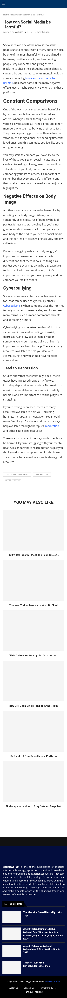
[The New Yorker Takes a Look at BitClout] (33, 580)
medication (52, 426)
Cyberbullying (11, 305)
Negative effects (13, 480)
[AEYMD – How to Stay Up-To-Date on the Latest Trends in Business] (33, 630)
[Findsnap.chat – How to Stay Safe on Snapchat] (33, 781)
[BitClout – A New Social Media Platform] (33, 731)
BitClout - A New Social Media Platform (33, 756)
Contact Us (29, 987)
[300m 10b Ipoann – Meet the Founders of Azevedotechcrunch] (33, 530)
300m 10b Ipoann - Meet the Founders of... (33, 554)
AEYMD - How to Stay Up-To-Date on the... (33, 655)
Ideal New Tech (52, 981)
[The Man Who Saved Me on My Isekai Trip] (11, 917)
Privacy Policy (46, 987)
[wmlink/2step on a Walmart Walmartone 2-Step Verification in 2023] (11, 951)
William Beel (21, 32)
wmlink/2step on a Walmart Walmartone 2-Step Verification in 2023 (41, 949)
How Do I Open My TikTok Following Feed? (33, 705)
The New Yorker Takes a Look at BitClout (33, 605)
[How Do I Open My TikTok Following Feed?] (33, 681)
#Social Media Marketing (17, 474)
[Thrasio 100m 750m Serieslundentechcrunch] (11, 967)
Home (6, 14)
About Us (13, 987)
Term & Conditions (34, 991)
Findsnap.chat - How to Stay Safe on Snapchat (33, 806)
